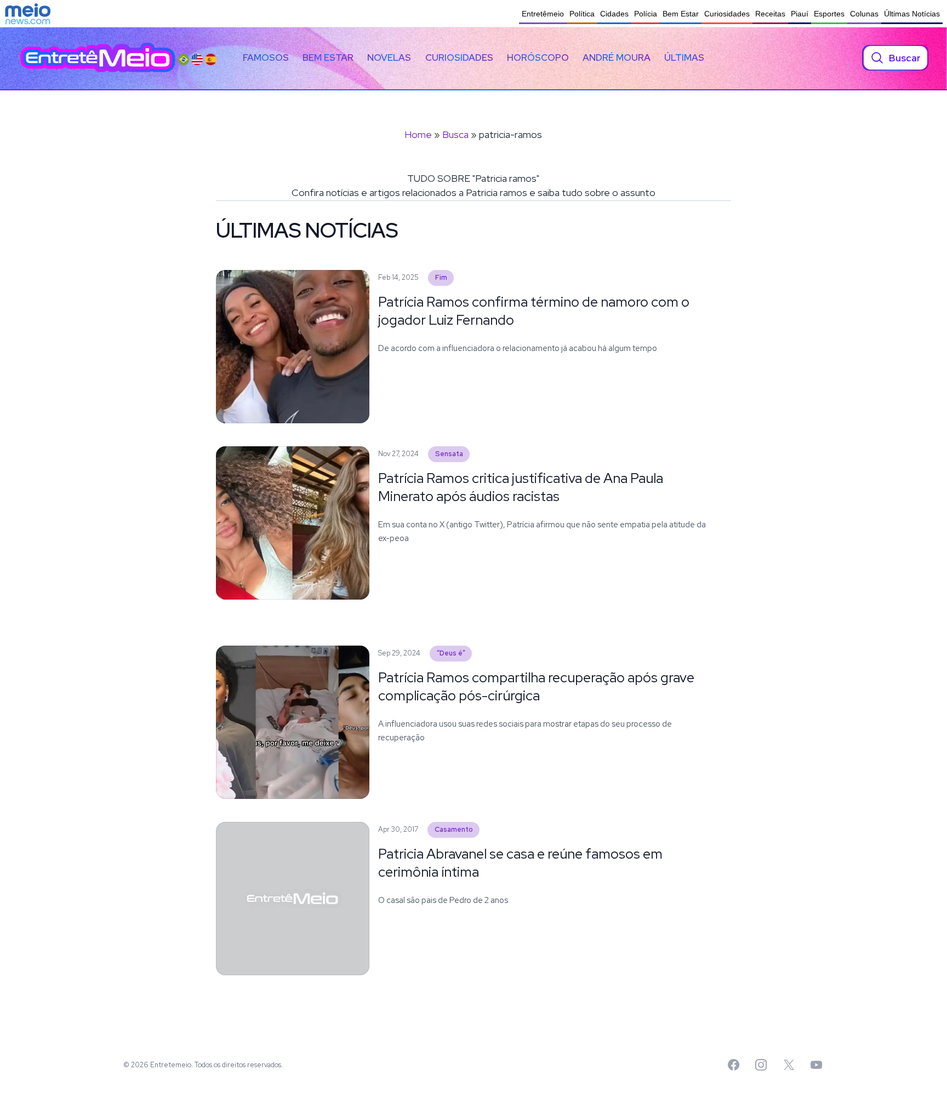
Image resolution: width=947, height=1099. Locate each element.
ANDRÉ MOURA (617, 57)
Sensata (449, 453)
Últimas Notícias (912, 13)
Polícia (645, 13)
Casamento (454, 829)
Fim (441, 277)
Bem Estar (681, 13)
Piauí (799, 13)
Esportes (829, 13)
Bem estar (328, 57)
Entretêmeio (543, 13)
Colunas (864, 13)
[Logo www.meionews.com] (27, 14)
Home (418, 134)
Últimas (684, 57)
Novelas (389, 57)
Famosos (266, 57)
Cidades (614, 13)
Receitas (770, 13)
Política (582, 13)
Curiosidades (727, 13)
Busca (455, 134)
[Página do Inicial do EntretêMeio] (98, 58)
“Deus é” (451, 653)
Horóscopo (538, 57)
